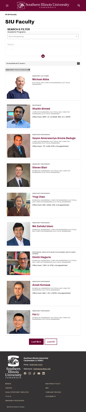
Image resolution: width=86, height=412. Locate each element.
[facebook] (25, 373)
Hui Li (35, 314)
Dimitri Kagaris (41, 257)
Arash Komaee (41, 285)
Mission (8, 384)
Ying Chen (38, 196)
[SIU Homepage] (43, 5)
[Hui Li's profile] (18, 322)
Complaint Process (53, 392)
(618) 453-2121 (35, 365)
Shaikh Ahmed (41, 108)
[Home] (13, 367)
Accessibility (51, 396)
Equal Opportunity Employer (17, 392)
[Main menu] (7, 5)
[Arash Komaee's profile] (18, 292)
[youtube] (38, 373)
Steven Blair (39, 167)
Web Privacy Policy (53, 384)
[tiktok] (34, 373)
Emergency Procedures (14, 401)
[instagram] (29, 373)
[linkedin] (43, 373)
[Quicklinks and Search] (78, 5)
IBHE (47, 388)
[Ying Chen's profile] (18, 204)
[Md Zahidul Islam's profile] (18, 234)
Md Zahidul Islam (42, 226)
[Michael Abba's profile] (18, 87)
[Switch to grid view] (78, 63)
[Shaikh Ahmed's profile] (18, 116)
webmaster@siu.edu (42, 369)
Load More (36, 341)
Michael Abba (40, 79)
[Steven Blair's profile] (18, 175)
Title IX (8, 396)
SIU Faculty (12, 14)
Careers (8, 388)
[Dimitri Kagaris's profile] (18, 263)
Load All (51, 341)
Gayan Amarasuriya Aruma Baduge (54, 138)
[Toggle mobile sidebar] (43, 56)
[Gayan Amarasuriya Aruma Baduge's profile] (18, 145)
